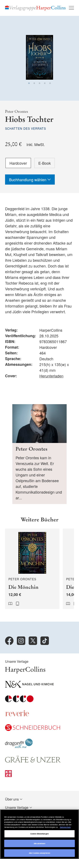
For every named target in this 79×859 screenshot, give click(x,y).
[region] (39, 834)
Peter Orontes (16, 111)
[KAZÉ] (8, 775)
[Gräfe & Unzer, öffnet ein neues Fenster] (33, 761)
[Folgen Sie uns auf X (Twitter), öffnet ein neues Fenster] (33, 640)
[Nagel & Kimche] (29, 686)
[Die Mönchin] (32, 569)
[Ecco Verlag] (19, 700)
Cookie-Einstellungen (39, 834)
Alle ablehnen (39, 843)
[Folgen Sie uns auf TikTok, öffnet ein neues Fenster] (44, 640)
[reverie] (17, 715)
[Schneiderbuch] (32, 729)
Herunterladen (51, 376)
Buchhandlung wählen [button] (28, 179)
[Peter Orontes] (39, 454)
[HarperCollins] (25, 672)
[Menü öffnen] (71, 8)
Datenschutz (65, 827)
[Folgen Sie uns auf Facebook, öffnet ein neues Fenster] (9, 640)
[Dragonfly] (19, 746)
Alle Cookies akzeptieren (39, 853)
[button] (29, 83)
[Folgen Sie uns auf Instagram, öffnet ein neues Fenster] (21, 640)
